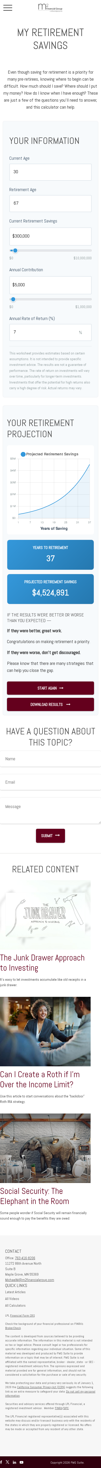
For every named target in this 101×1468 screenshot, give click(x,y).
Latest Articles (15, 1292)
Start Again (47, 688)
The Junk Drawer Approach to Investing (42, 962)
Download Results (47, 704)
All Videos (12, 1298)
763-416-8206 (25, 1258)
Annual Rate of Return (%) (32, 318)
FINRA (58, 1408)
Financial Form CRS (22, 1315)
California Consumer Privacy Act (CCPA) (41, 1387)
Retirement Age (22, 189)
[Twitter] (7, 1462)
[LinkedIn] (14, 1462)
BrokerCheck (13, 1328)
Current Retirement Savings (33, 221)
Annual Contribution (26, 270)
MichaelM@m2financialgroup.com (29, 1279)
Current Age (19, 158)
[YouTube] (21, 1462)
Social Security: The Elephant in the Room (34, 1196)
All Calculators (15, 1305)
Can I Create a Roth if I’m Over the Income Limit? (40, 1079)
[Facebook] (1, 1462)
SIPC (66, 1408)
